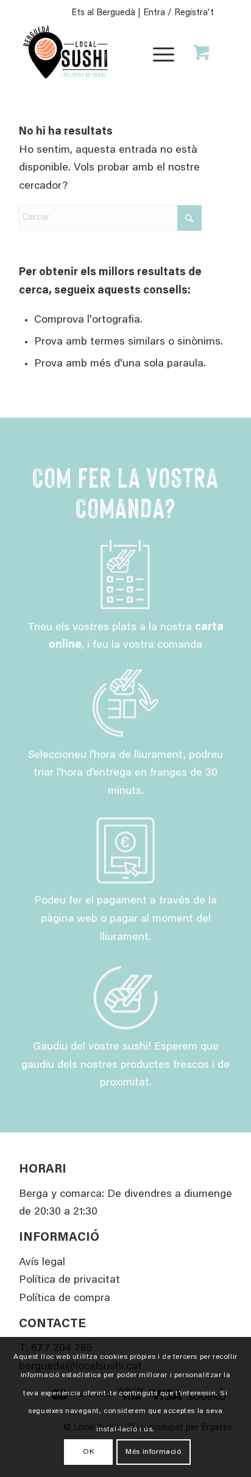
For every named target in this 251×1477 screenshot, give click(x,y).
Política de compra (64, 1298)
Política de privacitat (69, 1280)
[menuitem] (161, 53)
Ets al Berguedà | (107, 13)
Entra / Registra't (178, 13)
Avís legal (42, 1262)
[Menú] (157, 53)
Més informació (153, 1452)
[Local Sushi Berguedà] (104, 53)
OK (88, 1452)
